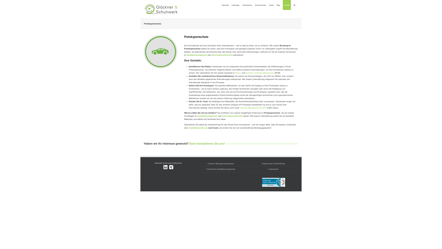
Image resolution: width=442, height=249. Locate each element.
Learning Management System (253, 108)
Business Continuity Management (260, 73)
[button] (294, 5)
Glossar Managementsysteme (221, 163)
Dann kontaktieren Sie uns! (207, 143)
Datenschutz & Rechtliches (273, 163)
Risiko (237, 73)
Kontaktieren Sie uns (198, 128)
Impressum (273, 169)
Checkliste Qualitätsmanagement (221, 169)
